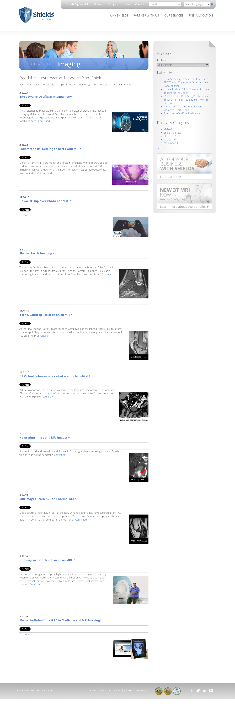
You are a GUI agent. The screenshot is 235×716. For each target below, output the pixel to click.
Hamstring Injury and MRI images (43, 437)
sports (169, 139)
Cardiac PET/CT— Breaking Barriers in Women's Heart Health (184, 108)
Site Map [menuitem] (128, 690)
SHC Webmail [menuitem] (142, 690)
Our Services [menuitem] (173, 15)
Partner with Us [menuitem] (146, 15)
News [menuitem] (127, 4)
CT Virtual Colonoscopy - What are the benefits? (53, 376)
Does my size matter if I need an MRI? (46, 560)
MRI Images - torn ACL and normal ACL (46, 499)
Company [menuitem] (113, 4)
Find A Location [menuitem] (200, 15)
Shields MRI (172, 132)
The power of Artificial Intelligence (44, 97)
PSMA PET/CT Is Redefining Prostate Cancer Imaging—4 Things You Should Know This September (187, 100)
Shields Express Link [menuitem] (77, 4)
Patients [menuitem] (98, 4)
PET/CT (170, 136)
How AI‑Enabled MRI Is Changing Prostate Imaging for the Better (186, 91)
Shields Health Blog (38, 64)
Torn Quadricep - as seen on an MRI (44, 315)
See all (160, 148)
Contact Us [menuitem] (105, 690)
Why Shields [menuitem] (119, 15)
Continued (44, 121)
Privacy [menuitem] (117, 690)
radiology (171, 143)
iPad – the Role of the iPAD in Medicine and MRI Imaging (59, 620)
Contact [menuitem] (139, 4)
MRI (168, 129)
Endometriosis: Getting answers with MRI (49, 149)
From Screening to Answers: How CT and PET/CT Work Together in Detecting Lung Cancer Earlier (186, 82)
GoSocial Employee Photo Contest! (44, 201)
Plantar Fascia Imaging (35, 253)
